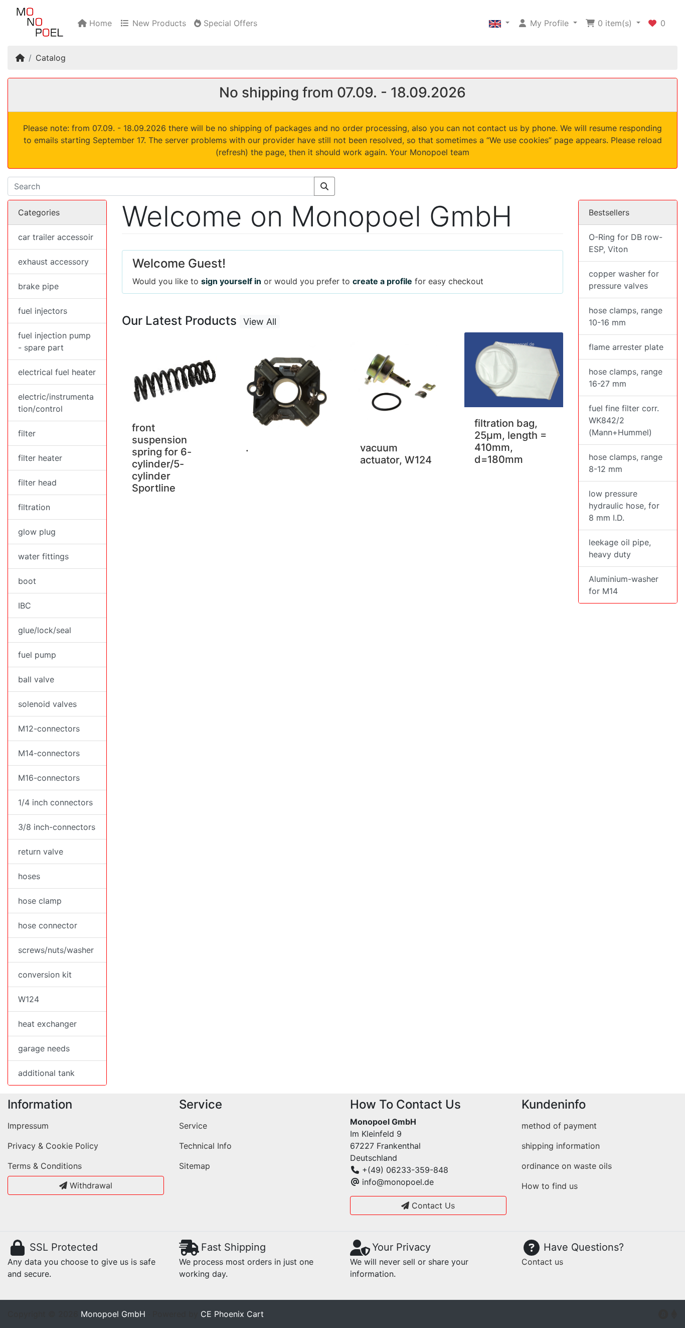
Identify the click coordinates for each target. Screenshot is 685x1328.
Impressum (28, 1126)
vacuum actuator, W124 (396, 454)
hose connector (47, 925)
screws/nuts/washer (56, 950)
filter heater (40, 458)
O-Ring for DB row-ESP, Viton (625, 243)
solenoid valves (47, 704)
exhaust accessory (53, 262)
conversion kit (45, 975)
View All (259, 321)
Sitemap (194, 1166)
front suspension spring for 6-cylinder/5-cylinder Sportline (162, 458)
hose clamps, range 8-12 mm (625, 463)
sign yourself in (231, 281)
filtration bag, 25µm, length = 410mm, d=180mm (510, 441)
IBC (24, 605)
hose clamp (40, 901)
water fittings (43, 556)
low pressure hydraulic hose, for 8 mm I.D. (624, 506)
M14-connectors (49, 753)
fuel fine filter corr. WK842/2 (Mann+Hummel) (624, 420)
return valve (40, 852)
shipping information (561, 1146)
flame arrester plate (626, 347)
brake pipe (38, 286)
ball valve (36, 679)
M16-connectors (49, 778)
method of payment (559, 1126)
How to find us (550, 1186)
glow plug (37, 532)
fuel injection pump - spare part (54, 341)
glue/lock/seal (44, 630)
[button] (499, 23)
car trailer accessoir (55, 237)
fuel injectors (42, 311)
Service (193, 1126)
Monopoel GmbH (113, 1314)
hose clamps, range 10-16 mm (625, 316)
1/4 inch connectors (55, 802)
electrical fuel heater (57, 372)
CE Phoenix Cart (232, 1314)
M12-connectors (49, 728)
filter (27, 433)
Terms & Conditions (45, 1166)
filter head (37, 482)
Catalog (51, 58)
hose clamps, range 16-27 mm (625, 378)
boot (27, 581)
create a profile (382, 281)
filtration (34, 507)
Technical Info (205, 1146)
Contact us (542, 1262)
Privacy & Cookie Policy (53, 1146)
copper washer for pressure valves (624, 280)
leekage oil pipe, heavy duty (620, 548)
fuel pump (37, 655)
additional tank (46, 1073)
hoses (29, 876)
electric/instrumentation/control (56, 403)
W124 (28, 999)
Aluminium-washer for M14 (623, 585)
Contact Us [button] (432, 1205)
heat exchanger (47, 1024)
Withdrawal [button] (89, 1185)
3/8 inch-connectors (56, 827)
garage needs (44, 1048)
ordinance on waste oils (567, 1166)
